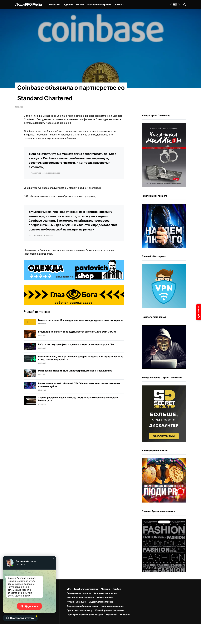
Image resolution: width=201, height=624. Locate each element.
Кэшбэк (117, 589)
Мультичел (111, 614)
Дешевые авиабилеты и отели (82, 606)
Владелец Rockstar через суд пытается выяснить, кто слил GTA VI (77, 331)
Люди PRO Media (28, 4)
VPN (69, 589)
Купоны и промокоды (112, 606)
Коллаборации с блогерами (109, 610)
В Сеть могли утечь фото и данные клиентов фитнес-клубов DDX (76, 344)
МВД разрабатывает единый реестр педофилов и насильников (75, 370)
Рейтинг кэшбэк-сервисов (80, 597)
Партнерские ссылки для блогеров (85, 614)
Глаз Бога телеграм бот (86, 589)
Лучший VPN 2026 (76, 601)
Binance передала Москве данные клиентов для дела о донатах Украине (80, 320)
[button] (175, 4)
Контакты (125, 614)
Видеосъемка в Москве (101, 601)
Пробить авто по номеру (79, 610)
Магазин (105, 589)
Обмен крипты (105, 597)
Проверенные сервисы (79, 593)
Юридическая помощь (105, 593)
